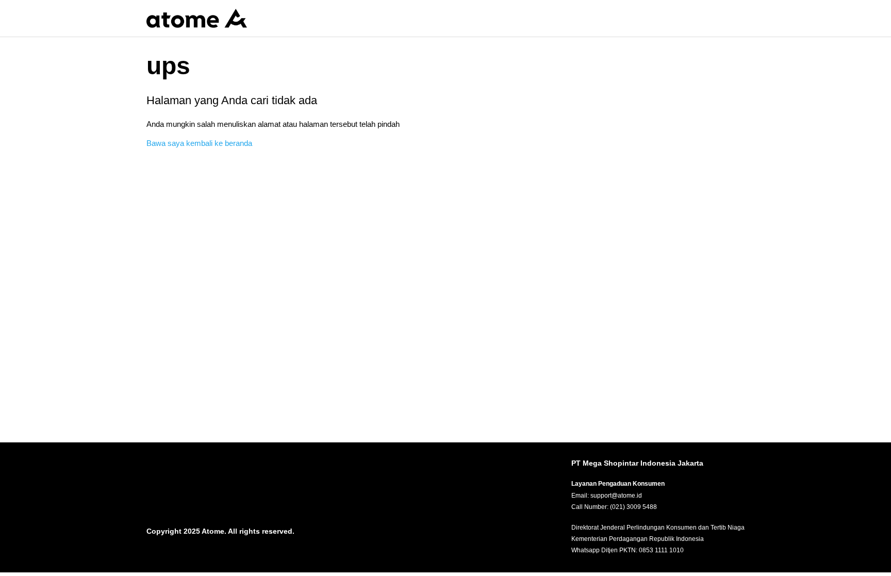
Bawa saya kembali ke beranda (199, 143)
